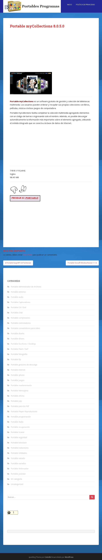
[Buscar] (92, 497)
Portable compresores (20, 318)
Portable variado (18, 458)
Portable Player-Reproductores (24, 411)
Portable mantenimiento (21, 385)
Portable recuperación (20, 427)
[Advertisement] (51, 52)
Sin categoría (16, 479)
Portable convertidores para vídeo (25, 328)
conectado (27, 254)
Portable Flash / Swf (19, 349)
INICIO (69, 4)
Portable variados (18, 463)
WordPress (69, 557)
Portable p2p (16, 401)
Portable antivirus (18, 292)
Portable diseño (17, 333)
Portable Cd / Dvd (18, 307)
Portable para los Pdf (20, 406)
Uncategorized (17, 484)
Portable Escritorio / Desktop (23, 344)
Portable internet (18, 370)
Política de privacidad (85, 4)
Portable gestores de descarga (24, 364)
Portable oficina (17, 396)
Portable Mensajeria (19, 390)
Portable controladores (21, 323)
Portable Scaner (17, 432)
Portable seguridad (19, 437)
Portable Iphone (18, 375)
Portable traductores (20, 448)
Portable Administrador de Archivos (26, 286)
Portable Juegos (17, 380)
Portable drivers (17, 338)
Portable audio (17, 297)
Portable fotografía (19, 354)
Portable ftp (16, 359)
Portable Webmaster (20, 468)
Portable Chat (17, 312)
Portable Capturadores (20, 302)
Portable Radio (17, 422)
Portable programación (21, 416)
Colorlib (48, 557)
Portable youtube (18, 474)
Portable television (19, 442)
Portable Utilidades (19, 453)
